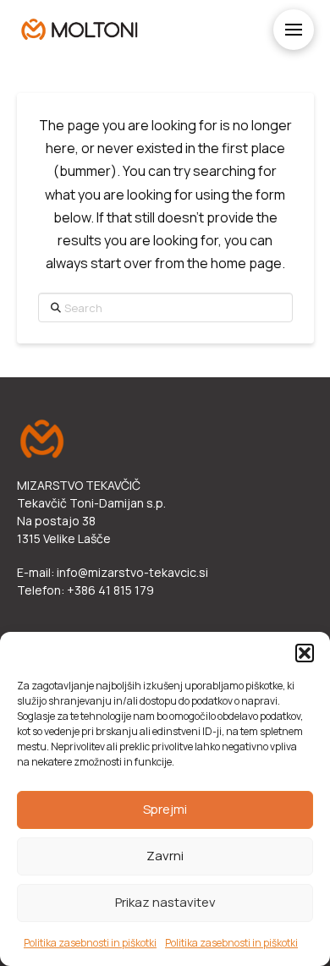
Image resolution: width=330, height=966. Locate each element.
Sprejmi (165, 809)
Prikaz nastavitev (165, 902)
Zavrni (165, 855)
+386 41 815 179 (110, 590)
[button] (304, 653)
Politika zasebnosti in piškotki (90, 943)
